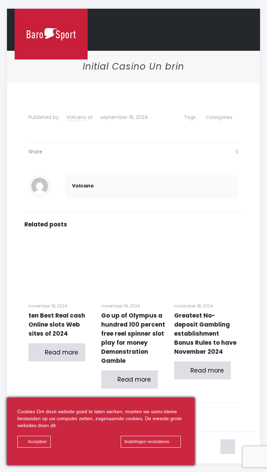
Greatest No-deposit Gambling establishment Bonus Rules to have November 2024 (205, 333)
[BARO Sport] (51, 34)
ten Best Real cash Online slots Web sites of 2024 (57, 324)
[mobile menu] (241, 29)
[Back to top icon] (227, 446)
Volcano (76, 117)
